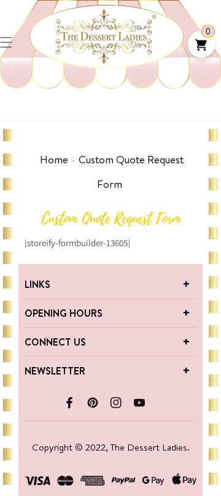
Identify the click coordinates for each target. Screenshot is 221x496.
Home (54, 159)
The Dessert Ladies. (150, 447)
